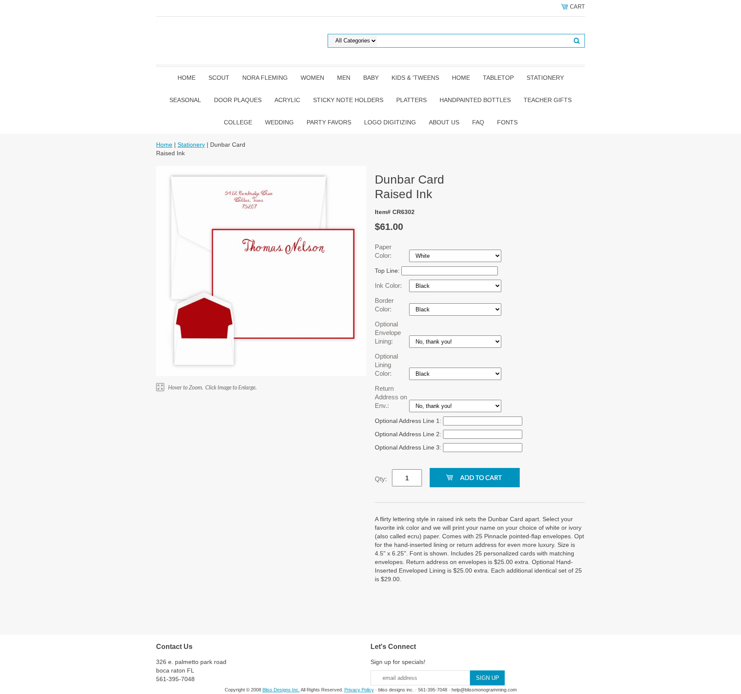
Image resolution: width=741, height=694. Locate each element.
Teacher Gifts (548, 100)
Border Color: (384, 305)
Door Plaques (238, 100)
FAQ (478, 122)
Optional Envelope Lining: (388, 332)
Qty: (381, 479)
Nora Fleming (265, 77)
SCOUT (218, 77)
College (238, 122)
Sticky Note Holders (348, 100)
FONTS (507, 122)
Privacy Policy (359, 689)
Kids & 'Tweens (415, 77)
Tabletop (498, 77)
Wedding (279, 122)
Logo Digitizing (390, 122)
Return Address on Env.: (391, 397)
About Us (444, 122)
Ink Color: (389, 285)
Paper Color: (384, 251)
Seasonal (185, 100)
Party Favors (329, 122)
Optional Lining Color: (386, 365)
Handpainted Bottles (475, 100)
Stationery (545, 77)
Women (312, 77)
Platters (411, 100)
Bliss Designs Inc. (281, 689)
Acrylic (287, 100)
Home (187, 77)
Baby (371, 77)
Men (343, 77)
